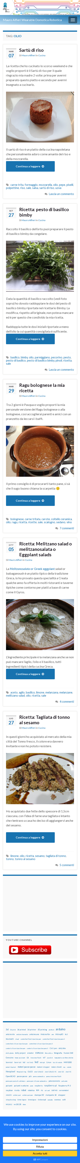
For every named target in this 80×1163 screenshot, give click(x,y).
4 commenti (67, 701)
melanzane (65, 692)
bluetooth (10, 1039)
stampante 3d (51, 1095)
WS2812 (9, 1104)
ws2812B (17, 1104)
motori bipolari (11, 1067)
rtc (42, 1090)
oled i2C (61, 1072)
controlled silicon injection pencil (41, 1044)
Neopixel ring (21, 1072)
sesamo (40, 856)
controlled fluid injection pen (31, 1039)
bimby (24, 357)
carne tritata (32, 519)
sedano (60, 522)
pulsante (64, 1081)
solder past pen (27, 1095)
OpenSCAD (10, 1076)
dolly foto (62, 1048)
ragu (14, 522)
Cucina (41, 55)
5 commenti (67, 865)
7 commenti (67, 528)
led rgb (42, 1062)
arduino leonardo (22, 1034)
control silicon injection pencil (37, 1048)
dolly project (20, 1053)
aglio (22, 692)
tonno (10, 859)
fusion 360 (68, 1053)
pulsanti (9, 1086)
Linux (48, 1062)
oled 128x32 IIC (51, 1072)
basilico (15, 357)
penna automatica (39, 1076)
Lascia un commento (61, 194)
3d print (13, 1030)
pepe (62, 184)
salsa (35, 188)
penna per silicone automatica (37, 1081)
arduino (60, 1029)
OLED (30, 1072)
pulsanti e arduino (21, 1086)
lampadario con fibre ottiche (63, 1058)
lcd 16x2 (30, 1062)
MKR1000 (68, 1062)
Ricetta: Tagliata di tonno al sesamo (44, 719)
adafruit (51, 1030)
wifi (64, 1099)
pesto (67, 357)
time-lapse (21, 1100)
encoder (30, 1053)
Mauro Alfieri (29, 55)
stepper (61, 1095)
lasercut (9, 1062)
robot (23, 1090)
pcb (30, 1076)
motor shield (56, 1067)
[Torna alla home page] (40, 7)
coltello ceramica (61, 519)
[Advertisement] (30, 903)
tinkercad (42, 1100)
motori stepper (43, 1067)
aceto (14, 692)
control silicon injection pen (15, 1048)
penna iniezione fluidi (53, 1076)
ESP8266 (39, 1053)
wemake (50, 1100)
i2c (28, 1058)
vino (69, 522)
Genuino (9, 1057)
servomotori (64, 1090)
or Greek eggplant (32, 569)
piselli (69, 184)
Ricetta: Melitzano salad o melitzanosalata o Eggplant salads (45, 549)
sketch (8, 1095)
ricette (32, 522)
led (36, 1062)
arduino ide (10, 1034)
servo (54, 1090)
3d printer (31, 1030)
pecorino (56, 357)
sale (28, 188)
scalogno (49, 522)
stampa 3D (39, 1095)
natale (69, 1067)
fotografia (58, 1053)
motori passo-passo (26, 1067)
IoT (44, 1058)
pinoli (59, 360)
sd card (47, 1090)
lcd (24, 1062)
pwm (31, 1086)
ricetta (67, 360)
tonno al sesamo (25, 859)
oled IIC (68, 1072)
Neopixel (10, 1071)
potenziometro (54, 1081)
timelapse (32, 1100)
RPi (37, 1090)
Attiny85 (59, 1034)
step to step (11, 1100)
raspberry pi (50, 1085)
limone (40, 692)
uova (58, 188)
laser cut (17, 1062)
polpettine (12, 188)
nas (64, 1067)
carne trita (16, 184)
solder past (17, 1095)
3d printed (21, 1030)
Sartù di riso (31, 50)
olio (55, 184)
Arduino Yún (45, 1034)
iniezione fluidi (35, 1058)
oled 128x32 (38, 1072)
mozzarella (45, 184)
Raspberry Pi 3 (64, 1086)
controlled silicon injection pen (17, 1044)
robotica (31, 1090)
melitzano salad (15, 695)
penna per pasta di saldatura (15, 1081)
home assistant (20, 1058)
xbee (24, 1104)
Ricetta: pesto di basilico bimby (44, 212)
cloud (17, 1039)
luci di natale (57, 1062)
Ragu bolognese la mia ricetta (42, 387)
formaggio (31, 184)
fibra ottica (48, 1053)
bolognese (17, 519)
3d (7, 1029)
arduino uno (34, 1034)
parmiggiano (42, 357)
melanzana (51, 692)
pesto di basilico (16, 360)
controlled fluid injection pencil (54, 1039)
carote (46, 519)
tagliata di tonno (56, 856)
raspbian (9, 1090)
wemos (57, 1099)
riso (22, 188)
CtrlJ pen (53, 1048)
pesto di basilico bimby (40, 360)
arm (52, 1034)
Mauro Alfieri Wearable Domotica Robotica (32, 20)
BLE (66, 1034)
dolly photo (10, 1053)
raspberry (39, 1086)
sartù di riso (46, 188)
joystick (50, 1058)
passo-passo (22, 1076)
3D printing (42, 1030)
